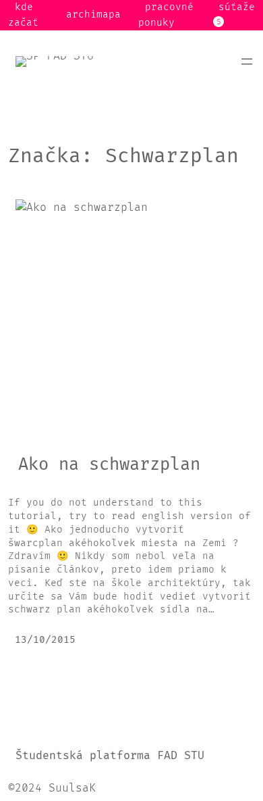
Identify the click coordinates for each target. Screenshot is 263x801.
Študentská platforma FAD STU (110, 756)
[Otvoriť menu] (247, 61)
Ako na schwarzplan (109, 464)
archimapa (93, 14)
